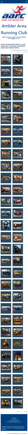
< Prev (18, 52)
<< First (17, 52)
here (13, 38)
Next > (25, 52)
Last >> (26, 52)
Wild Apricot (15, 433)
